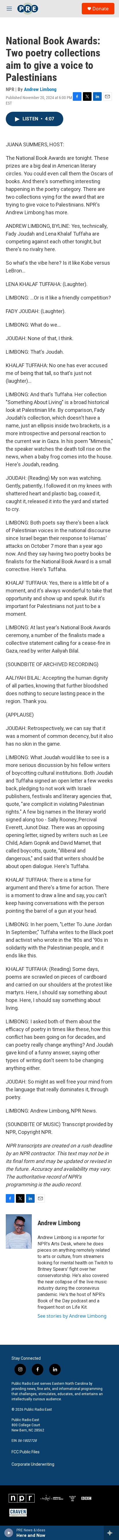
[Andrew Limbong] (19, 1231)
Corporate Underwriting (33, 1464)
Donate (100, 8)
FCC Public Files (26, 1452)
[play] (8, 1533)
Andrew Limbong (40, 89)
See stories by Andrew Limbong (72, 1316)
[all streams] (111, 1533)
